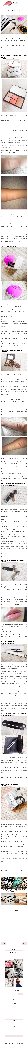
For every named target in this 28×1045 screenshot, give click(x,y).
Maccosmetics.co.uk (12, 485)
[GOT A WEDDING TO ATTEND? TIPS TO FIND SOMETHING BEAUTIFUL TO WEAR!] (18, 986)
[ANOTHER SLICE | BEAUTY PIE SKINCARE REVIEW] (18, 968)
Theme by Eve (19, 1043)
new (4, 943)
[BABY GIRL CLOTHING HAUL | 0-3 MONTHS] (9, 986)
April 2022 (14, 1006)
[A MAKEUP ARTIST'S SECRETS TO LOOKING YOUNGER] (18, 977)
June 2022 (14, 1003)
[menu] (26, 3)
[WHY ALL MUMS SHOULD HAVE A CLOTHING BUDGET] (9, 977)
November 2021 (14, 1011)
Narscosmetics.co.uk (12, 59)
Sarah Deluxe (12, 1043)
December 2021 (14, 1009)
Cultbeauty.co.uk (11, 246)
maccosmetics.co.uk (12, 562)
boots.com (8, 786)
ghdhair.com (10, 643)
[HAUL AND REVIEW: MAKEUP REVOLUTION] (9, 968)
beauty (5, 870)
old (24, 943)
